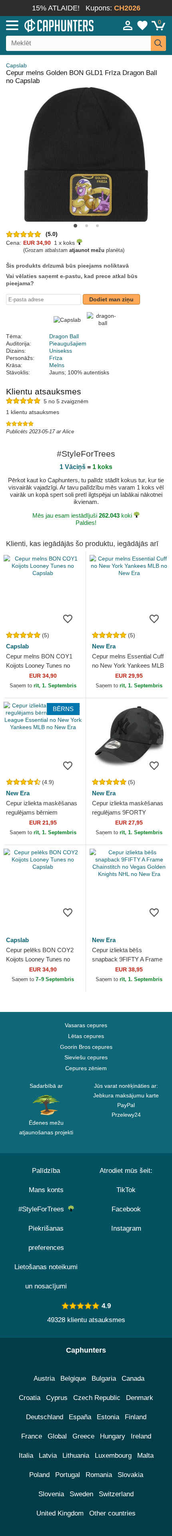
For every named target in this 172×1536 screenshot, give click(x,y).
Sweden (81, 1494)
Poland (39, 1475)
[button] (75, 226)
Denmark (139, 1398)
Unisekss (60, 350)
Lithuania (75, 1455)
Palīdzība (46, 1170)
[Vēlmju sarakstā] (68, 618)
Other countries (112, 1513)
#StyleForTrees (43, 1209)
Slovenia (51, 1494)
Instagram (126, 1228)
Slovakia (130, 1475)
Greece (83, 1436)
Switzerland (116, 1494)
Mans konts (46, 1190)
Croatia (29, 1398)
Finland (135, 1417)
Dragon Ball (64, 336)
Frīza (55, 358)
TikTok (126, 1190)
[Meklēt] (158, 43)
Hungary (112, 1436)
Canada (133, 1378)
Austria (44, 1378)
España (80, 1417)
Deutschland (44, 1417)
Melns (56, 365)
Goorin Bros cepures (86, 1047)
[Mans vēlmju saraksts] (142, 25)
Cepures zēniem (86, 1068)
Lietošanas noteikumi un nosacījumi (46, 1276)
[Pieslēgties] (128, 25)
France (31, 1436)
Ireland (141, 1436)
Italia (26, 1455)
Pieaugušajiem (67, 343)
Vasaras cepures (86, 1025)
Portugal (67, 1475)
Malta (145, 1455)
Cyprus (57, 1398)
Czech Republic (96, 1398)
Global (57, 1436)
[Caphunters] (50, 25)
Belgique (73, 1378)
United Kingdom (60, 1513)
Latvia (48, 1455)
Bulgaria (104, 1378)
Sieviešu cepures (86, 1057)
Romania (99, 1475)
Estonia (108, 1417)
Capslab (16, 65)
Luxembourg (113, 1455)
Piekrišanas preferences (46, 1238)
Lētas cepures (86, 1036)
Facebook (126, 1209)
